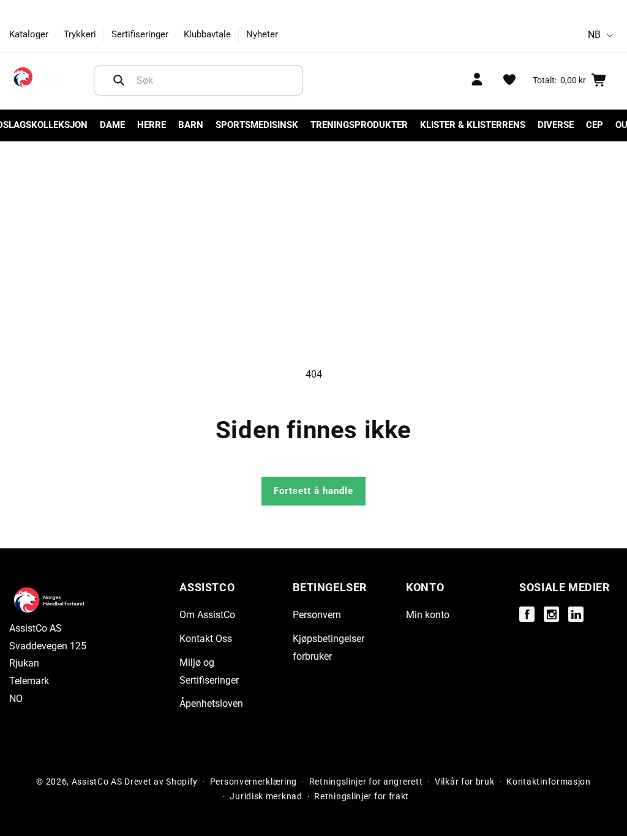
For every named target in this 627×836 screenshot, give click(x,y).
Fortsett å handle (313, 490)
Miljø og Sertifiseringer (209, 671)
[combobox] (198, 80)
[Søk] (119, 80)
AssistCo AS (97, 781)
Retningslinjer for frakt (361, 796)
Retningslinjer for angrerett (366, 781)
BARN (190, 124)
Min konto (427, 615)
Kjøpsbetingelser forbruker (328, 647)
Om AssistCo (207, 615)
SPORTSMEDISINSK (257, 124)
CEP (594, 124)
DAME (112, 124)
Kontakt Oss (205, 638)
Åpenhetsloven (211, 703)
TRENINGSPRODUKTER (359, 124)
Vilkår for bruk (465, 781)
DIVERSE (556, 124)
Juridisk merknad (266, 796)
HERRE (151, 124)
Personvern (317, 615)
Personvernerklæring (253, 781)
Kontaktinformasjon (548, 781)
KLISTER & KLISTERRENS (472, 124)
